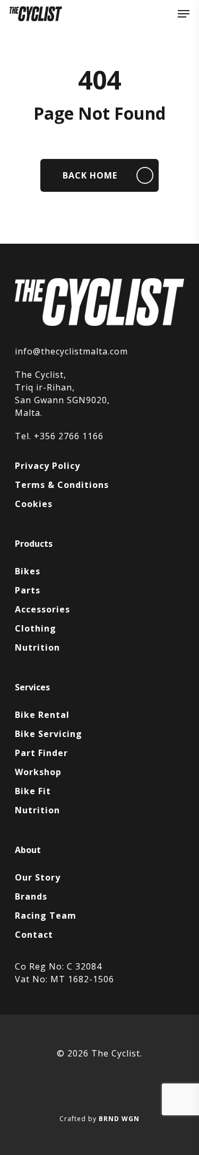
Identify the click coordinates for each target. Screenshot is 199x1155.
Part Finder (41, 753)
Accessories (42, 609)
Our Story (37, 877)
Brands (31, 896)
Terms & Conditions (62, 485)
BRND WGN (119, 1118)
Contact (34, 934)
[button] (183, 13)
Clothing (35, 628)
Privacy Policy (47, 466)
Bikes (27, 571)
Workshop (38, 772)
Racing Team (45, 915)
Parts (27, 590)
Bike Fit (33, 791)
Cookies (34, 504)
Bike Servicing (48, 734)
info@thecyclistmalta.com (71, 351)
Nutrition (37, 647)
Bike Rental (42, 715)
